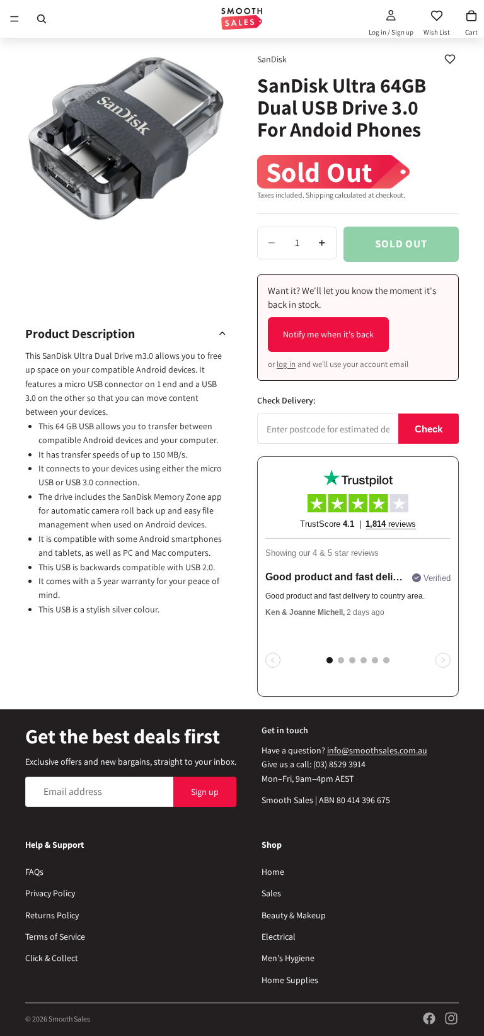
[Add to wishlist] (450, 59)
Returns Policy (52, 915)
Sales (271, 893)
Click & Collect (51, 958)
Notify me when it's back (328, 334)
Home (273, 871)
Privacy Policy (50, 893)
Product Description (80, 333)
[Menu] (14, 18)
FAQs (34, 871)
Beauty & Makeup (294, 915)
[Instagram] (451, 1018)
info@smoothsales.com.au (377, 750)
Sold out (401, 244)
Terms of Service (55, 936)
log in (286, 364)
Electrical (279, 936)
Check (428, 429)
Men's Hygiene (288, 958)
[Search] (41, 19)
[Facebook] (429, 1018)
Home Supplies (290, 980)
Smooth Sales (69, 1018)
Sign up (205, 791)
